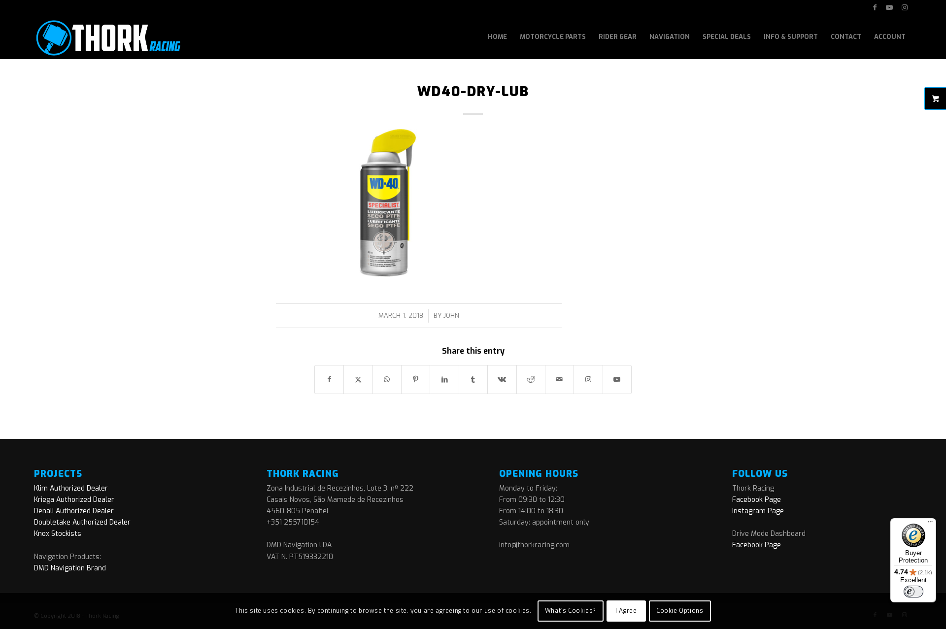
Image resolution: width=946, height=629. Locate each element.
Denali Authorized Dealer (74, 511)
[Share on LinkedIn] (444, 379)
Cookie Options (679, 611)
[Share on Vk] (502, 379)
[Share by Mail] (559, 379)
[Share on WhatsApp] (387, 379)
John (451, 315)
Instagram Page (758, 511)
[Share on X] (358, 379)
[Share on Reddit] (531, 379)
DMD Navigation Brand (70, 568)
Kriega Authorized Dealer (74, 499)
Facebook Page (756, 499)
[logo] (107, 37)
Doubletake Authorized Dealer (82, 522)
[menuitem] (497, 37)
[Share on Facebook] (329, 379)
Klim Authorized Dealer (71, 488)
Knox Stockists (57, 533)
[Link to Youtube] (889, 7)
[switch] (913, 591)
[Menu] (930, 524)
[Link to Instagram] (904, 7)
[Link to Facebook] (875, 7)
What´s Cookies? (570, 611)
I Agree (626, 611)
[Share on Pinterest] (416, 379)
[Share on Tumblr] (473, 379)
